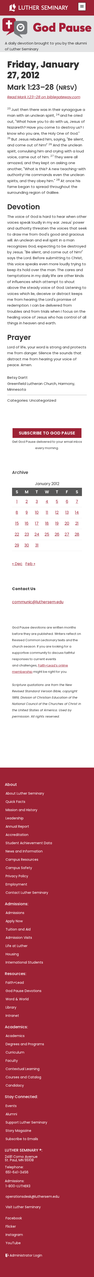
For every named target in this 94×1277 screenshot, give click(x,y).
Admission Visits (19, 937)
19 (57, 523)
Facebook (14, 1218)
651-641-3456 (17, 1172)
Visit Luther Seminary (23, 1207)
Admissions (15, 912)
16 (26, 523)
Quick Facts (15, 801)
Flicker (11, 1226)
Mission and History (21, 809)
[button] (82, 6)
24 (36, 534)
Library (11, 1007)
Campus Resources (22, 859)
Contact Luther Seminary (27, 892)
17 (37, 523)
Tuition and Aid (18, 929)
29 (17, 545)
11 (47, 512)
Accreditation (17, 834)
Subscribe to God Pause (47, 433)
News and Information (24, 851)
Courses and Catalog (23, 1077)
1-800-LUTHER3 (18, 1186)
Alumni (11, 1114)
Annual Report (17, 826)
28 (77, 534)
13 (67, 512)
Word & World (17, 999)
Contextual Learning (23, 1068)
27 (67, 534)
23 (27, 534)
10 (37, 512)
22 (17, 534)
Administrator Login (26, 1255)
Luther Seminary (41, 7)
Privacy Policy (17, 876)
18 (47, 523)
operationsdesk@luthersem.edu (32, 1196)
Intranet (12, 1015)
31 (37, 545)
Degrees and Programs (25, 1044)
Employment (16, 884)
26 (57, 534)
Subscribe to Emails (22, 1138)
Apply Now (14, 921)
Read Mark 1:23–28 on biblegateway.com (43, 96)
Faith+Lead (15, 982)
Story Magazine (18, 1130)
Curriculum (15, 1052)
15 (17, 523)
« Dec (17, 564)
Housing (12, 954)
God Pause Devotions (23, 990)
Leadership (15, 818)
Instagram (14, 1234)
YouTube (13, 1243)
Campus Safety (19, 867)
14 (77, 512)
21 (77, 523)
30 (26, 545)
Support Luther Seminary (26, 1122)
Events (11, 1105)
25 (47, 534)
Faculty (12, 1060)
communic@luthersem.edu (37, 602)
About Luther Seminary (25, 793)
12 (57, 512)
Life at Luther (16, 945)
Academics (15, 1035)
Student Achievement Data (29, 843)
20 (67, 523)
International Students (24, 962)
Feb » (30, 564)
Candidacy (15, 1085)
